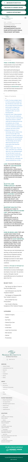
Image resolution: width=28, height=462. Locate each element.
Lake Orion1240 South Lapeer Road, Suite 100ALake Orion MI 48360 (9, 436)
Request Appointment (7, 400)
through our (13, 266)
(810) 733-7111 (12, 359)
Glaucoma (5, 370)
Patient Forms (6, 405)
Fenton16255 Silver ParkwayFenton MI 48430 (5, 422)
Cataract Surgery (6, 366)
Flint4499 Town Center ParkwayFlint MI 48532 (7, 417)
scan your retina (18, 239)
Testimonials (5, 407)
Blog (4, 392)
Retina (4, 377)
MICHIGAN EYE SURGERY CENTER (14, 7)
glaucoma (11, 194)
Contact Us (5, 389)
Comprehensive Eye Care (8, 368)
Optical (4, 375)
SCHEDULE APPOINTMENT (14, 12)
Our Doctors (5, 385)
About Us (5, 383)
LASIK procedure (15, 166)
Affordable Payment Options (9, 403)
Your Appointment (6, 401)
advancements (15, 86)
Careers (4, 394)
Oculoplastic (5, 373)
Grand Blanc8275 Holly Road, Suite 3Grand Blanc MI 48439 (6, 431)
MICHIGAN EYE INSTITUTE (14, 3)
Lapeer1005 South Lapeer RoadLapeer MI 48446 (6, 426)
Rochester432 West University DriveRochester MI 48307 (6, 441)
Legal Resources (6, 409)
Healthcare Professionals (8, 387)
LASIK (4, 372)
